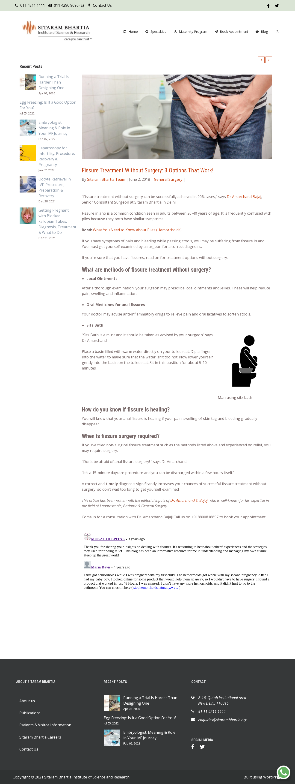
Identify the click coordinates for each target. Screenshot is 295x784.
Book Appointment (234, 31)
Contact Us (102, 5)
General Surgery (168, 179)
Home (133, 31)
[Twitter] (204, 747)
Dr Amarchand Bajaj (244, 196)
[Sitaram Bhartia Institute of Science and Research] (60, 31)
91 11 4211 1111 (212, 711)
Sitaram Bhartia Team (106, 179)
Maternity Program (193, 31)
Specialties (158, 31)
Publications (30, 712)
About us (27, 700)
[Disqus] (177, 588)
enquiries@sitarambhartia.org (222, 719)
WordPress (272, 777)
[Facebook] (195, 747)
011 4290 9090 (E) (69, 5)
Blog (264, 31)
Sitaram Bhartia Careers (40, 737)
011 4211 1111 (32, 5)
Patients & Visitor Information (45, 724)
